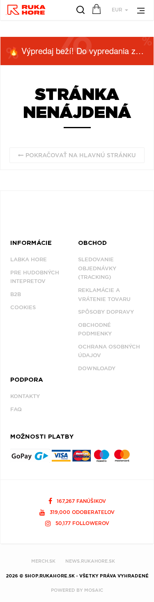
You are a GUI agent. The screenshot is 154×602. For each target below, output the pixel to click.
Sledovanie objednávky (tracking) (97, 268)
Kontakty (25, 396)
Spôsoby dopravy (106, 312)
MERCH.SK (43, 561)
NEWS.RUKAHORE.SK (90, 561)
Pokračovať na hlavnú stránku (80, 155)
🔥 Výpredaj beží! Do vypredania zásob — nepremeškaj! (81, 51)
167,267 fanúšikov (80, 501)
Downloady (96, 368)
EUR (118, 10)
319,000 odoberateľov (81, 512)
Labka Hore (28, 259)
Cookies (23, 307)
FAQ (16, 409)
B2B (15, 294)
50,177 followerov (81, 523)
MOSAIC (93, 590)
